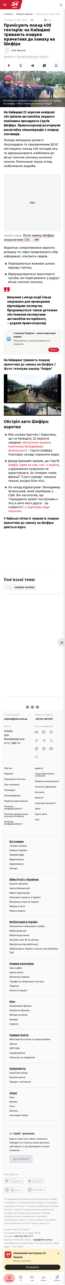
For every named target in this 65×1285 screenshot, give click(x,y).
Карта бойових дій (20, 888)
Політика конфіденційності (13, 808)
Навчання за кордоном (22, 1057)
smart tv (14, 1190)
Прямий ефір (17, 855)
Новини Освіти (19, 1035)
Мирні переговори (20, 893)
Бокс (12, 1097)
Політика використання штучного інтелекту (16, 815)
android (14, 1181)
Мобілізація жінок (19, 935)
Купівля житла (17, 1077)
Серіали (14, 1024)
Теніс (12, 1106)
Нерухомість (18, 1068)
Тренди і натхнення (20, 1081)
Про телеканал (11, 785)
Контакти (39, 792)
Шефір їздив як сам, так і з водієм (33, 465)
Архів (37, 809)
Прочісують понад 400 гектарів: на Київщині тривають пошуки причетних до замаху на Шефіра (48, 14)
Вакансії (39, 798)
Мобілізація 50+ (18, 930)
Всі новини (17, 841)
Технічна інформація (45, 787)
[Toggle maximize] (57, 378)
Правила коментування (47, 781)
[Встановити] (32, 1260)
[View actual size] (48, 378)
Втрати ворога (17, 910)
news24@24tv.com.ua (15, 719)
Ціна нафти (16, 968)
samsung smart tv (36, 1190)
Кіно (12, 1001)
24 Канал (8, 14)
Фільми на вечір (18, 1015)
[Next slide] (55, 390)
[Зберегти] (56, 65)
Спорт (13, 1093)
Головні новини (18, 845)
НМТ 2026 (15, 1048)
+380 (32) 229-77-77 (23, 1236)
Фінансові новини (20, 977)
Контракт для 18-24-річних (24, 939)
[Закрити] (58, 1253)
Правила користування (16, 801)
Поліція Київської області (33, 56)
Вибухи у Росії (17, 906)
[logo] (15, 4)
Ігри (37, 820)
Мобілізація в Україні (24, 922)
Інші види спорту (19, 1115)
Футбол (14, 1101)
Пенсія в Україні (18, 990)
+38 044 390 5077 (44, 719)
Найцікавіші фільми (21, 1006)
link (36, 732)
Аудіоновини (17, 864)
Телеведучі (9, 790)
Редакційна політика (14, 779)
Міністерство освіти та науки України (30, 1039)
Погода (13, 868)
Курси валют (16, 972)
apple (36, 1181)
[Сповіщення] (61, 5)
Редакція (8, 774)
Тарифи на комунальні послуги (27, 981)
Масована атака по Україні (24, 901)
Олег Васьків (19, 50)
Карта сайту (41, 814)
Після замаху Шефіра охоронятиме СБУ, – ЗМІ (29, 237)
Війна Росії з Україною (24, 879)
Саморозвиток (17, 1053)
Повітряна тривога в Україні (25, 897)
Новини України (24, 14)
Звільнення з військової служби (27, 926)
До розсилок (21, 1159)
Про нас (8, 768)
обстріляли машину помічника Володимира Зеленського (29, 446)
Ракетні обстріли (19, 883)
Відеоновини (17, 859)
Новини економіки (22, 963)
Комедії (14, 1019)
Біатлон (14, 1110)
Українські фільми (20, 1010)
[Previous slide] (10, 390)
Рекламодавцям (12, 796)
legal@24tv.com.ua (43, 1239)
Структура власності (45, 803)
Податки (14, 986)
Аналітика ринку (19, 1072)
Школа (13, 1043)
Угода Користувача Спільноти (44, 775)
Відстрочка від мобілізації (24, 944)
